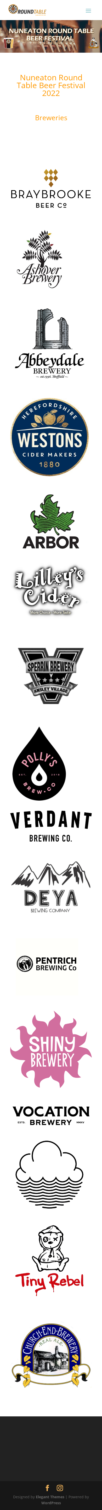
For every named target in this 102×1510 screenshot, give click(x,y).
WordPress (51, 1502)
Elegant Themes (50, 1496)
